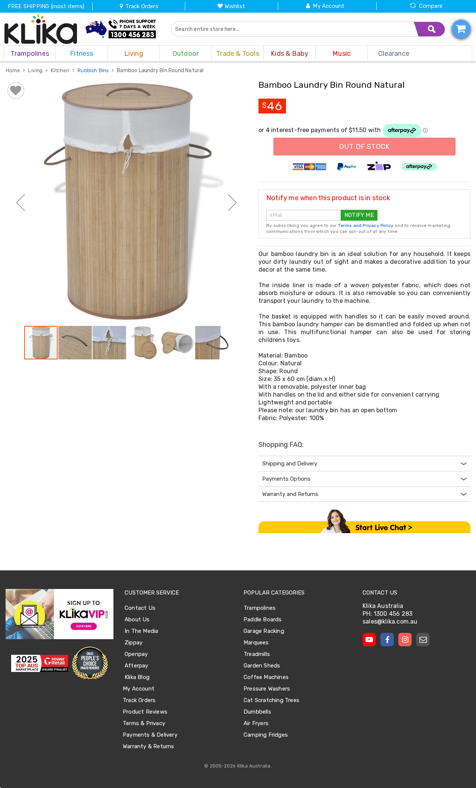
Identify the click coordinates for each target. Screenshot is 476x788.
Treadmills (257, 654)
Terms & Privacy (144, 723)
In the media (141, 631)
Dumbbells (257, 711)
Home (13, 70)
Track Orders (141, 6)
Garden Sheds (262, 665)
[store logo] (41, 29)
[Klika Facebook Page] (387, 639)
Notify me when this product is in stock (328, 198)
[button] (20, 202)
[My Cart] (461, 29)
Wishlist (235, 6)
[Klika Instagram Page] (405, 639)
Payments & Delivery (150, 734)
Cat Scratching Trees (271, 700)
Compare (431, 6)
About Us (137, 619)
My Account (328, 6)
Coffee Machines (266, 677)
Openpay (136, 654)
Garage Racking (264, 631)
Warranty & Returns (148, 746)
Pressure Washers (267, 688)
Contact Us (140, 608)
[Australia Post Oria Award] (90, 663)
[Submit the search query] (429, 29)
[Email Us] (423, 639)
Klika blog (137, 677)
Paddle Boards (263, 619)
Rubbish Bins (93, 70)
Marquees (256, 642)
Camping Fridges (266, 734)
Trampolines (260, 608)
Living (36, 70)
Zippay (133, 642)
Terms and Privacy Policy (365, 225)
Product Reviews (145, 711)
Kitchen (61, 70)
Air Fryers (256, 723)
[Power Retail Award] (39, 663)
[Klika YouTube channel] (369, 639)
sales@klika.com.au (390, 621)
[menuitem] (30, 53)
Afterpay (136, 665)
